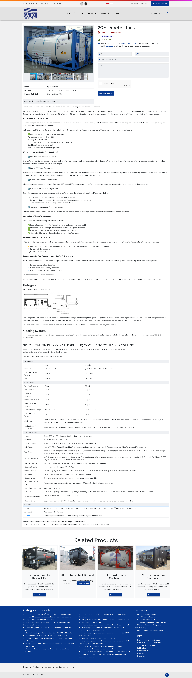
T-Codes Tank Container (146, 645)
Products (36, 667)
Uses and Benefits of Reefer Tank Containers (98, 638)
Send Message (105, 93)
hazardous (109, 46)
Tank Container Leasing (146, 617)
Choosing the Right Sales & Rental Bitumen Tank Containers (48, 614)
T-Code (27, 515)
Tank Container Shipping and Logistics (151, 622)
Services (48, 667)
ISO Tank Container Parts (146, 619)
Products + (78, 13)
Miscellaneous (142, 651)
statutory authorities (128, 43)
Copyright (141, 653)
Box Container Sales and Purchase (150, 630)
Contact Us (105, 13)
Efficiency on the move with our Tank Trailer (98, 649)
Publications (141, 648)
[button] (91, 28)
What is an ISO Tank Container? (149, 643)
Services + (91, 13)
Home (67, 13)
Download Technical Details (111, 33)
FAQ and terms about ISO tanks (149, 640)
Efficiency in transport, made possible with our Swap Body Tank (105, 625)
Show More (38, 595)
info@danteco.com (140, 3)
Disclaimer (141, 656)
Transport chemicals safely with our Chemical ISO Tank (46, 635)
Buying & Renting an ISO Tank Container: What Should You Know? (51, 633)
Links (71, 667)
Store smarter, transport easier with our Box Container (102, 646)
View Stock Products (159, 4)
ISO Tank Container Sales (146, 614)
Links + (116, 13)
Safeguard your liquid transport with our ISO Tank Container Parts (106, 651)
